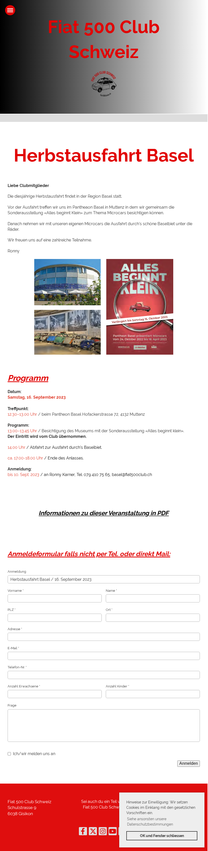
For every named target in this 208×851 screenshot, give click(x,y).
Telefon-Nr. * (17, 667)
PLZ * (11, 610)
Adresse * (15, 629)
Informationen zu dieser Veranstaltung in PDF (104, 513)
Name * (111, 591)
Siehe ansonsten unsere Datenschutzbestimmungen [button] (150, 821)
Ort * (109, 610)
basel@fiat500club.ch (132, 474)
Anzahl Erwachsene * (24, 686)
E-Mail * (13, 648)
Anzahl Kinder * (117, 686)
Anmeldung (17, 571)
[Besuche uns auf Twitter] (93, 832)
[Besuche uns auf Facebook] (83, 832)
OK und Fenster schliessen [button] (162, 835)
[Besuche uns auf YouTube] (113, 832)
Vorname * (16, 591)
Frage (12, 705)
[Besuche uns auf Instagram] (103, 832)
